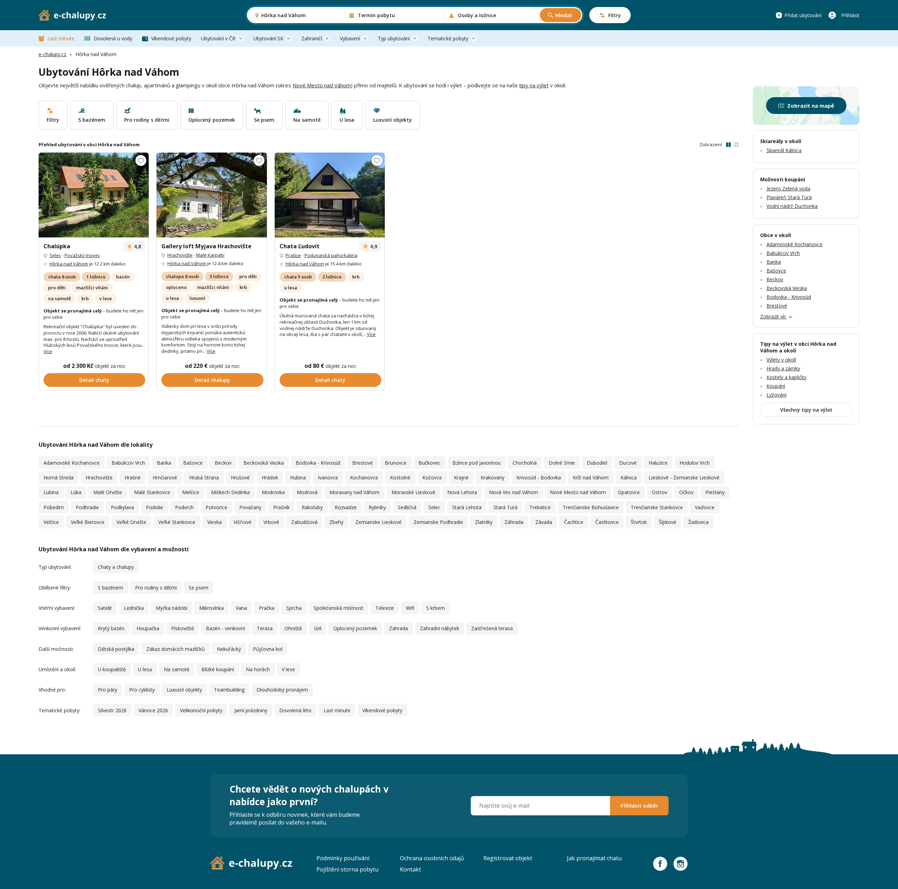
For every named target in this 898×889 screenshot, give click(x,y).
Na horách (258, 669)
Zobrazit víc (773, 316)
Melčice (190, 492)
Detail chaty (94, 380)
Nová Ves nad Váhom (513, 492)
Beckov (223, 462)
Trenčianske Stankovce (657, 507)
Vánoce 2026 (153, 710)
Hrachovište (180, 255)
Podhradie (87, 507)
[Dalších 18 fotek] (330, 195)
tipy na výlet (534, 85)
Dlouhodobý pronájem (282, 689)
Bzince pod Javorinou (477, 462)
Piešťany (715, 492)
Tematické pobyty (448, 38)
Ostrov (659, 492)
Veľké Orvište (131, 522)
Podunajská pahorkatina (330, 255)
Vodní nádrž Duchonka (792, 206)
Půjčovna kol (267, 649)
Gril (317, 628)
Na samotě (176, 669)
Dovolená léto (295, 710)
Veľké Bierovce (88, 522)
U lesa (145, 669)
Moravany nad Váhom (354, 492)
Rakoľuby (312, 507)
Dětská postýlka (116, 649)
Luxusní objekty (184, 689)
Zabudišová (304, 522)
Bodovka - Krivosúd (318, 462)
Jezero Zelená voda (788, 188)
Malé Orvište (107, 492)
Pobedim (53, 507)
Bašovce (193, 462)
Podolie (154, 507)
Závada (543, 522)
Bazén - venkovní (225, 628)
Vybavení (350, 38)
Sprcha (294, 608)
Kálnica (629, 477)
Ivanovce (328, 477)
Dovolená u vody (113, 38)
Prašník (281, 507)
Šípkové (667, 522)
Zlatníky (483, 522)
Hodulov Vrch (694, 462)
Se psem (198, 587)
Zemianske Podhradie (438, 522)
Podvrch (184, 507)
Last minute (60, 38)
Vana (241, 608)
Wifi (410, 608)
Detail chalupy (212, 380)
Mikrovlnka (211, 608)
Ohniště (293, 628)
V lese (288, 669)
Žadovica (698, 522)
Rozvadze (346, 507)
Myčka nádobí (171, 608)
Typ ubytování (394, 38)
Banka (164, 462)
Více (47, 351)
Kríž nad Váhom (591, 477)
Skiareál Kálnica (784, 150)
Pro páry (107, 689)
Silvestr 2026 (112, 710)
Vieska (214, 522)
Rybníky (377, 507)
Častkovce (607, 522)
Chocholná (524, 462)
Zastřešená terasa (492, 628)
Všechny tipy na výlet (806, 409)
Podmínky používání (342, 858)
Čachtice (573, 522)
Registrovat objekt (507, 858)
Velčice (51, 522)
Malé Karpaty (210, 255)
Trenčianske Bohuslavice (591, 507)
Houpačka (147, 628)
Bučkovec (429, 462)
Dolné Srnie (562, 462)
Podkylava (122, 507)
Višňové (243, 522)
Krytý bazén (111, 628)
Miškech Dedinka (230, 492)
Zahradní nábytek (439, 628)
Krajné (461, 477)
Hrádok (270, 477)
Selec (55, 255)
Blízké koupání (217, 669)
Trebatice (540, 507)
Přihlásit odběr (639, 805)
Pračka (266, 608)
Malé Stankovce (152, 492)
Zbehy (336, 522)
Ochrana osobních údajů (432, 858)
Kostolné (400, 477)
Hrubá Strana (204, 477)
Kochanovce (364, 477)
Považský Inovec (82, 255)
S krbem (435, 608)
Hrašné (133, 477)
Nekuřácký (229, 649)
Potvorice (216, 507)
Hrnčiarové (165, 477)
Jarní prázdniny (250, 710)
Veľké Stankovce (176, 522)
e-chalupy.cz (52, 54)
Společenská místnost (338, 608)
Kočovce (432, 477)
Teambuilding (229, 689)
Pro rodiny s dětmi (156, 587)
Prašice (293, 255)
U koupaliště (112, 669)
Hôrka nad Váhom (68, 264)
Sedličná (407, 507)
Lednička (134, 608)
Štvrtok (639, 522)
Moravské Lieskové (413, 492)
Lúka (76, 492)
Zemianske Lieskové (378, 522)
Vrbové (271, 522)
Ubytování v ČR (218, 38)
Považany (250, 507)
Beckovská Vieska (263, 462)
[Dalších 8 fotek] (94, 195)
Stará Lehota (467, 507)
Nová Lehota (462, 492)
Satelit (105, 608)
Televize (384, 608)
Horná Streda (58, 477)
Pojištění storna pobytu (347, 869)
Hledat (563, 15)
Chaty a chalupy (116, 567)
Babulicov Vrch (128, 462)
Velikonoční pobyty (201, 710)
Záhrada (513, 522)
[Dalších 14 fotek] (211, 195)
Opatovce (629, 492)
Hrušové (240, 477)
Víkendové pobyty (171, 38)
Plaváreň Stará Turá (789, 197)
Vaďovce (705, 507)
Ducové (628, 462)
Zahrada (398, 628)
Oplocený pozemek (355, 628)
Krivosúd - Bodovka (538, 477)
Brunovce (396, 462)
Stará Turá (505, 507)
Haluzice (658, 462)
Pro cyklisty (142, 689)
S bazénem (110, 587)
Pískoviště (182, 628)
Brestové (362, 462)
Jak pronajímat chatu (594, 858)
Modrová (307, 492)
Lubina (51, 492)
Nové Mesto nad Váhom (322, 85)
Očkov (686, 492)
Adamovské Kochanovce (71, 462)
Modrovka (273, 492)
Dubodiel (597, 462)
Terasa (265, 628)
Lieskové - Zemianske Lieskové (684, 477)
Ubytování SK (268, 38)
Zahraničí (311, 38)
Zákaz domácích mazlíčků (175, 649)
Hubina (298, 477)
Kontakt (410, 869)
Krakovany (492, 477)
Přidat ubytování (803, 15)
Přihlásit (850, 15)
